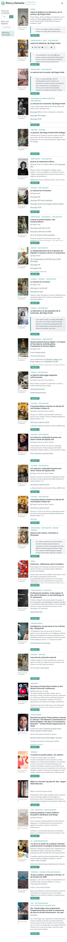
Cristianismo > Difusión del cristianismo (49, 872)
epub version (41, 352)
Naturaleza (34, 187)
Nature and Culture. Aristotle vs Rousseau (44, 534)
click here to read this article (43, 453)
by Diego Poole (31, 2)
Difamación (34, 752)
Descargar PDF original (38, 115)
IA (31, 841)
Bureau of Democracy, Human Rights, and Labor (46, 738)
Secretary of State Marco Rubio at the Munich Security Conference (46, 687)
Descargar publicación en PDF (40, 228)
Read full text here (36, 612)
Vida (32, 810)
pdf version (41, 356)
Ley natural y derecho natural (43, 657)
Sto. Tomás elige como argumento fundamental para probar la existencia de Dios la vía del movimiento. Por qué (47, 910)
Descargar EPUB (35, 119)
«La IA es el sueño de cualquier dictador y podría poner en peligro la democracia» (48, 845)
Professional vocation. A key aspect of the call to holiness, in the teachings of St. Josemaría (47, 595)
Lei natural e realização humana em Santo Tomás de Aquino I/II (45, 438)
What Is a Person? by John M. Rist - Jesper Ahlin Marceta (48, 782)
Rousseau (55, 528)
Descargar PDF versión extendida (41, 200)
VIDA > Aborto (38, 810)
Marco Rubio (34, 683)
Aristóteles (34, 530)
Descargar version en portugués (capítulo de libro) (47, 204)
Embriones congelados (50, 810)
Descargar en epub (36, 292)
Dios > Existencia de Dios (41, 903)
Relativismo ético (35, 159)
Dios (32, 903)
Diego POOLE (22, 60)
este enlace (45, 668)
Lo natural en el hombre (40, 190)
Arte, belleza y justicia (44, 19)
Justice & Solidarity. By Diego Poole (45, 43)
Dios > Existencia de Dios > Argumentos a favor (43, 905)
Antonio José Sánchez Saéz (41, 841)
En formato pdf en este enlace (40, 643)
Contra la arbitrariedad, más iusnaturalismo (42, 220)
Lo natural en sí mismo (40, 282)
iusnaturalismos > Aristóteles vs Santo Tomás (42, 98)
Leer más (34, 35)
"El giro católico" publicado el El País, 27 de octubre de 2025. (47, 876)
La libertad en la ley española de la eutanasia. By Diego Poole (45, 312)
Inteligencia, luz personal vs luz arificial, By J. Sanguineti (47, 627)
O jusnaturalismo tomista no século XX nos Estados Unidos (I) (47, 407)
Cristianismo (34, 872)
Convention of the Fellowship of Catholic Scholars (49, 602)
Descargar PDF (35, 112)
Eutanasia (33, 248)
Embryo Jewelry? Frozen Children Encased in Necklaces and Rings (44, 813)
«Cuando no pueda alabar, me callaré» (47, 755)
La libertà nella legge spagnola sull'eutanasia (43, 376)
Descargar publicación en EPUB (40, 231)
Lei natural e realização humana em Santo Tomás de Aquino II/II (45, 469)
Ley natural (34, 403)
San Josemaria (47, 590)
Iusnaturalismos (46, 217)
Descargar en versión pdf (38, 288)
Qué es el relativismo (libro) (42, 161)
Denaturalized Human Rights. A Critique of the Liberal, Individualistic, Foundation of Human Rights (47, 344)
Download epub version (38, 393)
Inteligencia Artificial (36, 623)
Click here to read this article (39, 422)
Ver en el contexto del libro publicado (42, 235)
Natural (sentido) (35, 69)
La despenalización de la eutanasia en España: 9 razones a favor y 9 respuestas (47, 252)
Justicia (45, 40)
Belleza (33, 9)
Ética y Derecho (14, 3)
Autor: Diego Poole (53, 40)
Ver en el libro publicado (38, 272)
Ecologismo (34, 279)
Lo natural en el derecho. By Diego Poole (47, 103)
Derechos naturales (36, 714)
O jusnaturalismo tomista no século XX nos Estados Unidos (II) (47, 500)
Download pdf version (37, 389)
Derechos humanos (36, 40)
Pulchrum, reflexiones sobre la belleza (47, 564)
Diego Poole (21, 29)
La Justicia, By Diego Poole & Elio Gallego (47, 132)
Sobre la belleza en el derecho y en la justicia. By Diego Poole (46, 13)
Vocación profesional (36, 590)
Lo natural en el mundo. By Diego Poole (47, 72)
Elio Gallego (42, 129)
